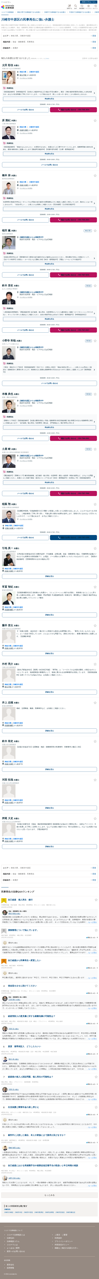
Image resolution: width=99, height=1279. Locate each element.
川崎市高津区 (39, 1212)
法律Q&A (10, 1238)
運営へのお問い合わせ (16, 1251)
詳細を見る (49, 576)
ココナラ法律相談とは (16, 1235)
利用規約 (58, 1238)
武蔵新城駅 (9, 610)
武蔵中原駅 (24, 130)
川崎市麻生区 (70, 1212)
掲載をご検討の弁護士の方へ (66, 1248)
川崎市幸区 (18, 1212)
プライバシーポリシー (64, 1241)
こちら (47, 58)
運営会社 (10, 1265)
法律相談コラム (13, 1241)
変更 (94, 36)
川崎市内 (7, 1209)
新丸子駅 (23, 75)
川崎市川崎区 (8, 1212)
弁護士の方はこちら (89, 2)
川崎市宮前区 (60, 1212)
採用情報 (10, 1268)
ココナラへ (7, 2)
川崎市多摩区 (49, 1212)
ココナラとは (12, 1245)
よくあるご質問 (13, 1248)
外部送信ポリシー (62, 1245)
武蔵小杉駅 (24, 185)
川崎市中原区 (34, 72)
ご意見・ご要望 (61, 1235)
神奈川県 (23, 72)
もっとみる (49, 1195)
